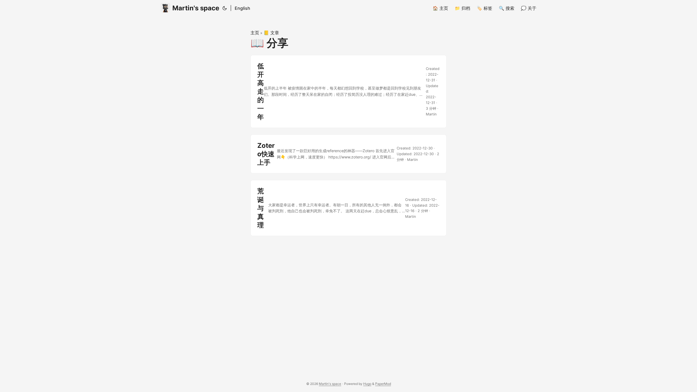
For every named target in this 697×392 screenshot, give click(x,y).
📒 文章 (271, 32)
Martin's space (195, 8)
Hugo (367, 384)
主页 (254, 32)
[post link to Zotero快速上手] (348, 154)
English (242, 8)
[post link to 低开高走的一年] (348, 91)
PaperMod (383, 384)
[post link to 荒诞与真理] (348, 208)
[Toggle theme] (224, 8)
